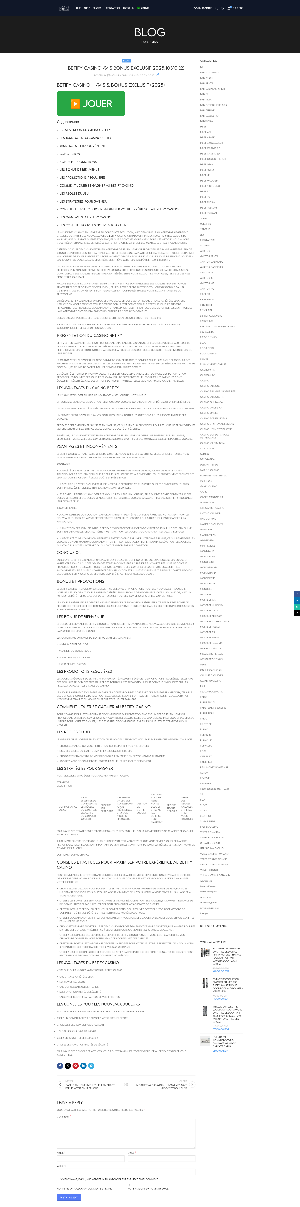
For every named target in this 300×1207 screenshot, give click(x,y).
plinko (204, 729)
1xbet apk (205, 132)
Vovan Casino (209, 870)
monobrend (207, 578)
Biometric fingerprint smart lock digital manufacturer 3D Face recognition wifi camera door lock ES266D (227, 956)
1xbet (203, 126)
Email (132, 1152)
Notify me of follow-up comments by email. (84, 1188)
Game (203, 491)
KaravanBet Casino (212, 507)
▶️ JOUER (91, 103)
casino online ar (211, 407)
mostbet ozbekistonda (215, 621)
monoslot (207, 588)
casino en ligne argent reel (218, 391)
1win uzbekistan (209, 115)
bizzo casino (208, 337)
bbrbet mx (206, 321)
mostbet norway (211, 616)
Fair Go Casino (209, 470)
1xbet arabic (207, 137)
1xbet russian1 (208, 213)
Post (203, 751)
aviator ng (207, 288)
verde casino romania (214, 864)
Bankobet (206, 305)
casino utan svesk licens (216, 429)
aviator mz (207, 283)
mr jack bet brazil (211, 653)
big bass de (207, 331)
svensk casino (209, 826)
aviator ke (206, 277)
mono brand (208, 556)
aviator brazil (209, 256)
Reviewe (205, 778)
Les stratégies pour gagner (83, 201)
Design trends (209, 464)
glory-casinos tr (211, 497)
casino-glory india (212, 443)
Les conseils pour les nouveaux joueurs (94, 225)
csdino (204, 453)
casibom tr (207, 369)
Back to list (126, 1084)
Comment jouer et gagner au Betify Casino (97, 185)
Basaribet (206, 310)
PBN (202, 686)
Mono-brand (208, 567)
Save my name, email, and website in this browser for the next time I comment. (109, 1179)
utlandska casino (212, 848)
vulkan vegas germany (215, 875)
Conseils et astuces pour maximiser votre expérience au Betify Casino (119, 209)
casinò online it (210, 412)
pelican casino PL (211, 691)
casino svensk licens (213, 418)
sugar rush (207, 821)
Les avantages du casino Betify (86, 138)
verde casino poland (213, 859)
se (201, 794)
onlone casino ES (211, 675)
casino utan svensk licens (217, 423)
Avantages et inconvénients (83, 146)
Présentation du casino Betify (85, 130)
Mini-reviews (207, 545)
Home (145, 41)
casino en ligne (210, 385)
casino (204, 380)
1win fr (204, 94)
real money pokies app (214, 767)
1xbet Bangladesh (211, 142)
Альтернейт (206, 880)
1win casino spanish (212, 88)
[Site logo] (64, 8)
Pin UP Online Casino (213, 707)
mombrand (207, 551)
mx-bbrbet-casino (211, 659)
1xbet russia (207, 202)
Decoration (207, 459)
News (203, 664)
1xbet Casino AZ (210, 148)
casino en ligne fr (211, 396)
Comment (64, 1116)
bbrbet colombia (211, 315)
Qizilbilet (206, 756)
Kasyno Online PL (211, 513)
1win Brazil (206, 83)
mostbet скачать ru (211, 643)
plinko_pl (206, 745)
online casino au (211, 670)
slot (203, 799)
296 (202, 234)
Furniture (206, 480)
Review (204, 772)
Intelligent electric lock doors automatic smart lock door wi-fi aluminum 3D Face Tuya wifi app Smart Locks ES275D (227, 1014)
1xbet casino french (213, 158)
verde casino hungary (214, 853)
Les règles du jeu (74, 193)
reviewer (205, 783)
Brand (204, 358)
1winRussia (206, 121)
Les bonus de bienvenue (79, 169)
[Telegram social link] (91, 1066)
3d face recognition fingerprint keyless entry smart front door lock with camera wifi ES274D (228, 985)
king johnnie (208, 518)
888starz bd (207, 240)
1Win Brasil (206, 78)
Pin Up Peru (207, 713)
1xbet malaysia (209, 180)
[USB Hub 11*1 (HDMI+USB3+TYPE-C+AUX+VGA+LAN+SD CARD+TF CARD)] (205, 1044)
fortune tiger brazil (213, 475)
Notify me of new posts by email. (148, 1188)
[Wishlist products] (223, 8)
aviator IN (206, 272)
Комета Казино (207, 886)
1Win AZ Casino (209, 72)
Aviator (205, 250)
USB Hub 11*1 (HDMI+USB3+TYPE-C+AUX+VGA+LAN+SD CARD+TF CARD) (224, 1042)
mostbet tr (207, 632)
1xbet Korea (207, 169)
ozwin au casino (210, 680)
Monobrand (208, 572)
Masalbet (206, 529)
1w (201, 67)
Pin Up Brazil (208, 702)
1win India (206, 99)
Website (61, 1166)
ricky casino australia (214, 788)
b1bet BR (205, 294)
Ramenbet (206, 761)
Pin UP (203, 697)
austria (205, 245)
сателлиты (205, 897)
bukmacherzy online (213, 364)
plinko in (205, 734)
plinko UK (206, 740)
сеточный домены (209, 907)
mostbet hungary (211, 605)
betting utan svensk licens (217, 326)
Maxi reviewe (208, 534)
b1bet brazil (207, 299)
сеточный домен (208, 902)
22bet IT (205, 229)
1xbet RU (205, 196)
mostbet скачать (210, 637)
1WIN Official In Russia (213, 105)
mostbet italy (209, 610)
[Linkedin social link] (83, 1066)
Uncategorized (210, 842)
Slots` (204, 810)
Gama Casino (208, 486)
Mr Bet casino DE (211, 648)
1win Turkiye (207, 110)
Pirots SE (206, 724)
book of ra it (208, 353)
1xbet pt (205, 191)
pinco (204, 718)
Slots (204, 805)
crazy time (207, 448)
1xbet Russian (208, 207)
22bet (204, 218)
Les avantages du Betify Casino (86, 217)
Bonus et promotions (78, 162)
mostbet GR (207, 599)
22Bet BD (205, 223)
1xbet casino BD (210, 153)
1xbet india (206, 164)
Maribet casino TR (211, 524)
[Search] (216, 8)
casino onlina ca (211, 402)
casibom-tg (207, 375)
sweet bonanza (210, 832)
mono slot (207, 561)
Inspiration (207, 502)
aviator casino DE (211, 261)
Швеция (204, 913)
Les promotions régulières (83, 177)
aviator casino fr (211, 267)
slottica (206, 815)
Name (61, 1152)
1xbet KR (205, 175)
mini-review (207, 540)
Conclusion (70, 154)
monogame (207, 583)
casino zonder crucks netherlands (214, 436)
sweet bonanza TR (212, 837)
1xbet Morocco (210, 185)
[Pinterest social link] (75, 1066)
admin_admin (119, 75)
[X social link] (68, 1066)
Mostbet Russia (210, 626)
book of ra (207, 348)
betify (113, 235)
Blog (155, 41)
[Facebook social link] (60, 1066)
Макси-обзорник (208, 891)
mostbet (205, 594)
